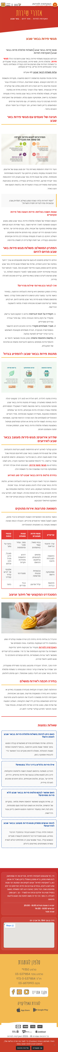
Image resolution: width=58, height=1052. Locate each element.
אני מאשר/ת (37, 1048)
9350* (25, 969)
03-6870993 (26, 983)
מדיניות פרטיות (23, 1048)
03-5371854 (22, 974)
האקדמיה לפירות (40, 18)
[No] (54, 1045)
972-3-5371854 (25, 978)
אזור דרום (26, 18)
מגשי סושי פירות (37, 465)
